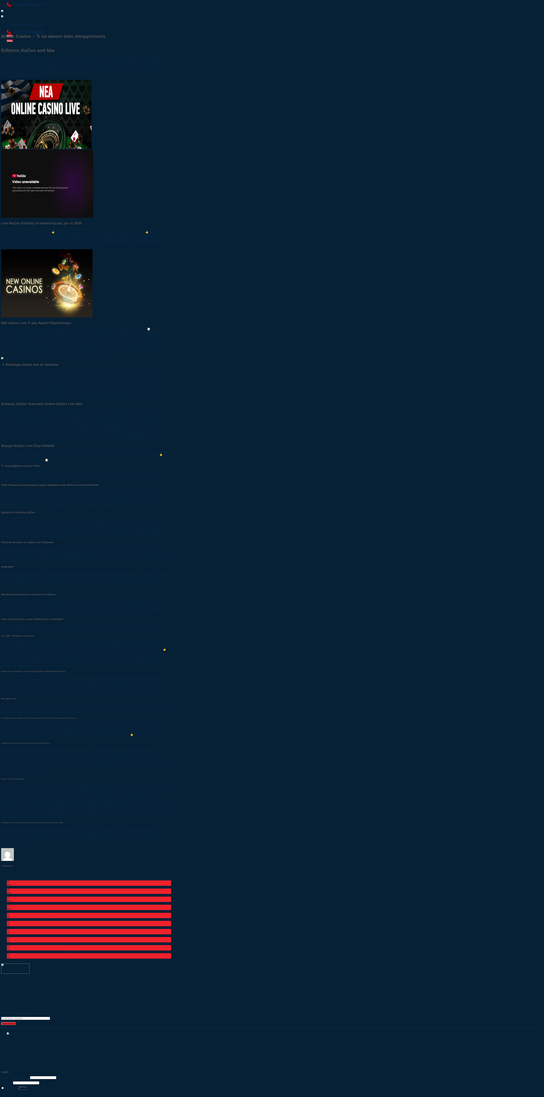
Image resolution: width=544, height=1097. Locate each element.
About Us (12, 1039)
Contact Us (12, 1003)
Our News (4, 29)
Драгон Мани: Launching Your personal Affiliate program (35, 944)
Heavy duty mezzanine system (27, 1053)
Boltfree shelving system (24, 1058)
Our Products (13, 993)
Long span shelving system (25, 1047)
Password (6, 1083)
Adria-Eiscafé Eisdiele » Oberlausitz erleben (28, 887)
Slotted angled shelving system (27, 1055)
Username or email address (15, 1077)
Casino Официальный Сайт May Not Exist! (28, 960)
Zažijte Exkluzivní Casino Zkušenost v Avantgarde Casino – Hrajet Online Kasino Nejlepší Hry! (47, 874)
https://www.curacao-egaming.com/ (151, 415)
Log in (22, 1088)
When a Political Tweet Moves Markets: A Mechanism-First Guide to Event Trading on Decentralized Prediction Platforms (67, 919)
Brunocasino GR (122, 71)
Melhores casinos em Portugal (22, 935)
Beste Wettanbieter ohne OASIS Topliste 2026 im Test (33, 903)
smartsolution (56, 43)
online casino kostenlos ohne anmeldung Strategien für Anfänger (39, 927)
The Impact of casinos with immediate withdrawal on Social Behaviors (41, 895)
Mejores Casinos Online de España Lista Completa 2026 (34, 911)
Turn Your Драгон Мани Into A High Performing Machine (35, 952)
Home (10, 1036)
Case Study (13, 1061)
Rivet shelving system (23, 1045)
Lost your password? (11, 1093)
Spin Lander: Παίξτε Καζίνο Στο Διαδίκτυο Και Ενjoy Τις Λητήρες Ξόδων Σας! (38, 871)
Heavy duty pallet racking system (28, 1050)
